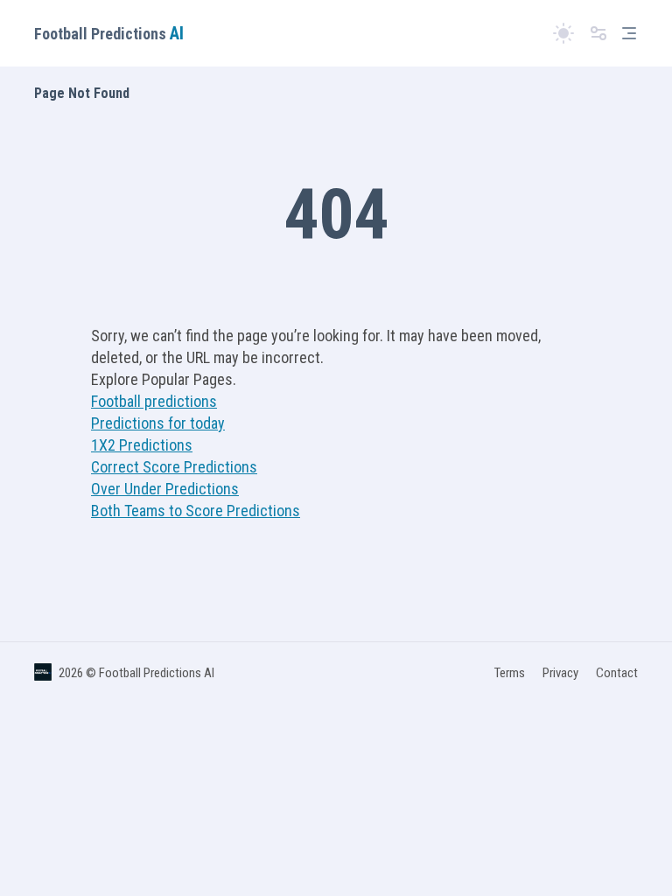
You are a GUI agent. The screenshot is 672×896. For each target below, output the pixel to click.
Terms (509, 673)
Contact (617, 673)
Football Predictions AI (156, 673)
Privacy (560, 673)
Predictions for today (158, 423)
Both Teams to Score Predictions (195, 510)
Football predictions (154, 401)
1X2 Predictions (141, 445)
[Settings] (598, 33)
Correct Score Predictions (174, 467)
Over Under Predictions (165, 489)
